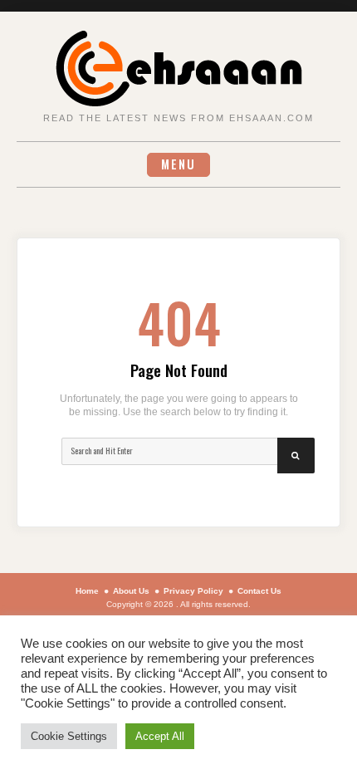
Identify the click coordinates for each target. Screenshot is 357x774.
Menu (178, 164)
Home (87, 590)
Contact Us (259, 590)
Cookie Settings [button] (69, 736)
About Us (131, 590)
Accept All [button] (159, 736)
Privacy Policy (193, 590)
